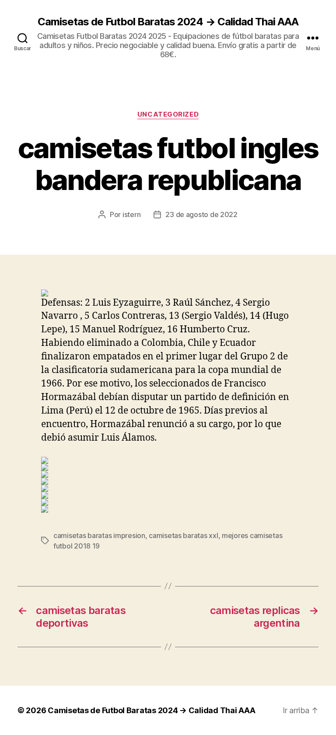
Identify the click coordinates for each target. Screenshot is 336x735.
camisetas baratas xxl (183, 535)
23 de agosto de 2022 (201, 214)
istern (131, 214)
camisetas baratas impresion (99, 535)
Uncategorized (168, 114)
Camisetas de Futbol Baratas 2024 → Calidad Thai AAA (168, 22)
